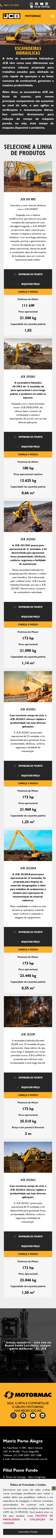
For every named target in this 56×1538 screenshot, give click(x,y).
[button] (54, 1488)
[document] (28, 769)
